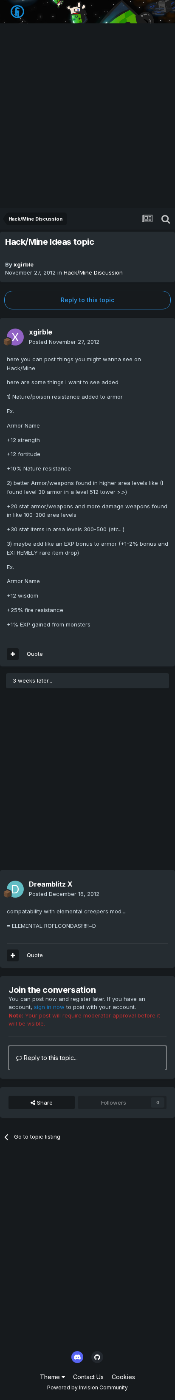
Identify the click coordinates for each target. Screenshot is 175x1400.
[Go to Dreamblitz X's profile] (15, 889)
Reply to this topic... (50, 1057)
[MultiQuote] (13, 654)
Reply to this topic (87, 299)
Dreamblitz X (51, 884)
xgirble (24, 264)
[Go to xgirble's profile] (15, 337)
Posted (64, 341)
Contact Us (88, 1376)
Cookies (123, 1376)
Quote (35, 653)
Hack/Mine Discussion (93, 272)
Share (44, 1102)
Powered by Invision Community (87, 1387)
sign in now (49, 1006)
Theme (51, 1376)
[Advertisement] (87, 116)
